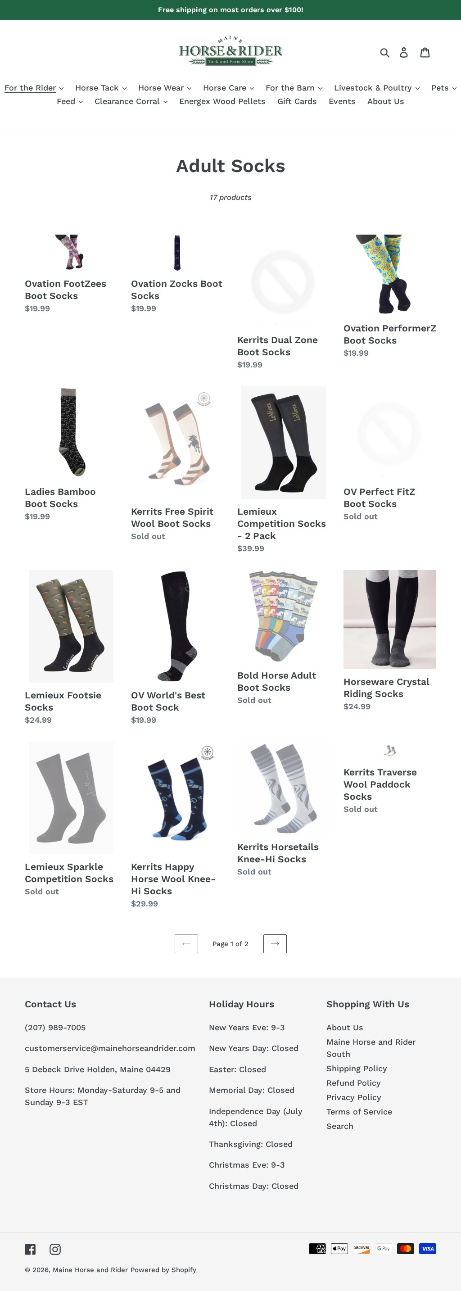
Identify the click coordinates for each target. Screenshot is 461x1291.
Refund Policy (353, 1082)
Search (339, 1126)
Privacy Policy (353, 1097)
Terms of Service (359, 1111)
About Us (344, 1027)
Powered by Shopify (163, 1270)
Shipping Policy (356, 1068)
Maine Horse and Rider (90, 1270)
